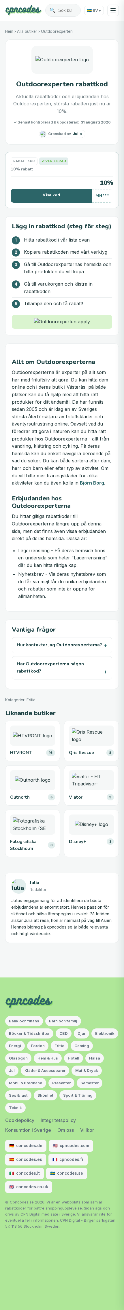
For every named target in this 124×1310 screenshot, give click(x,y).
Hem (9, 31)
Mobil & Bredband (25, 1083)
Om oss (65, 1130)
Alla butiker (27, 31)
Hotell (73, 1058)
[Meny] (113, 10)
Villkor (87, 1130)
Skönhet (45, 1095)
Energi (15, 1045)
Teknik (15, 1107)
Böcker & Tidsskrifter (29, 1033)
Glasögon (18, 1058)
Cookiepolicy (19, 1120)
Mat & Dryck (86, 1070)
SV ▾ (94, 10)
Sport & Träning (78, 1095)
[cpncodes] (23, 10)
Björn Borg (92, 483)
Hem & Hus (47, 1058)
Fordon (38, 1045)
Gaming (81, 1045)
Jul (12, 1070)
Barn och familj (63, 1021)
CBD (63, 1033)
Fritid (31, 700)
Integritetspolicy (58, 1120)
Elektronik (104, 1033)
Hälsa (94, 1058)
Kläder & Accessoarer (45, 1070)
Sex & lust (18, 1095)
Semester (89, 1083)
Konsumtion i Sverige (28, 1130)
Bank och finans (24, 1021)
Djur (81, 1033)
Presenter (61, 1083)
